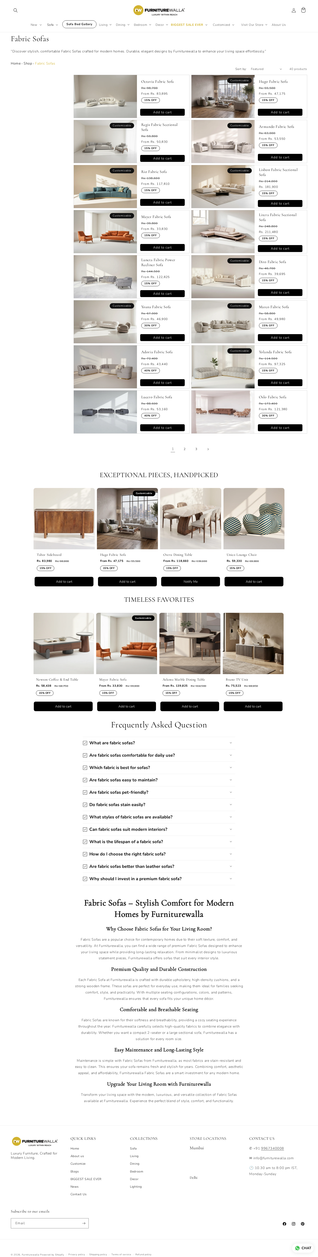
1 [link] (173, 449)
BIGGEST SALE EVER (86, 1179)
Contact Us (79, 1194)
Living (134, 1156)
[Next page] (208, 449)
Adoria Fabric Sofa (157, 352)
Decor (134, 1179)
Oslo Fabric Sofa (273, 397)
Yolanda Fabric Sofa (275, 352)
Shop (28, 63)
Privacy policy (76, 1254)
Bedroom (136, 1171)
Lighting (136, 1187)
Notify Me (141, 581)
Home (16, 63)
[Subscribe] (83, 1223)
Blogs (75, 1171)
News (75, 1187)
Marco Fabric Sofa (274, 306)
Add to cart (162, 112)
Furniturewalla (30, 1254)
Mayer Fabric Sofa (156, 216)
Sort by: (241, 69)
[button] (15, 10)
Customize (78, 1164)
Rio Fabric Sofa (154, 171)
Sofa (133, 1148)
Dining (135, 1164)
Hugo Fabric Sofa (273, 81)
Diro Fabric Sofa (272, 261)
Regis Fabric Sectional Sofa (159, 127)
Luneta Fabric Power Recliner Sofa (158, 262)
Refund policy (143, 1254)
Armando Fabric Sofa (276, 126)
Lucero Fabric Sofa (156, 397)
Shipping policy (98, 1254)
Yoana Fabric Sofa (156, 306)
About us (77, 1156)
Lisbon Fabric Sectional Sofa (278, 172)
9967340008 (272, 1148)
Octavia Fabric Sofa (157, 81)
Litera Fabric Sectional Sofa (278, 217)
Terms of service (121, 1254)
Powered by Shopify (52, 1254)
